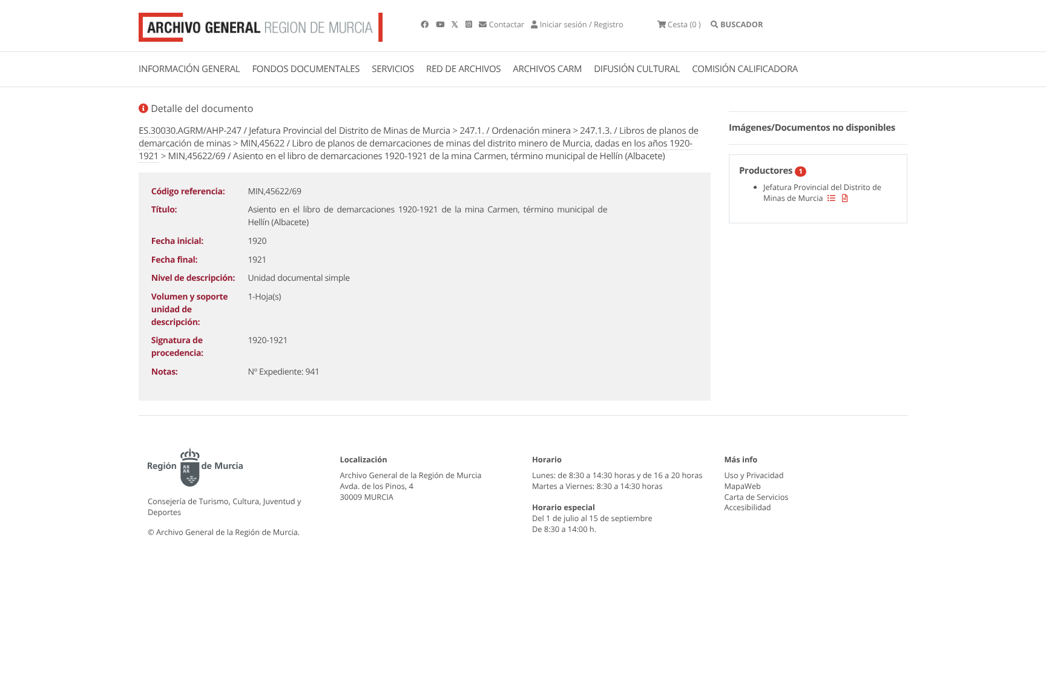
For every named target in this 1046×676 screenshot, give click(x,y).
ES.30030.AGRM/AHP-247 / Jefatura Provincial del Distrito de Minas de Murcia (294, 131)
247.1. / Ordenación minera (514, 131)
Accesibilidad (748, 507)
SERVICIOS (393, 69)
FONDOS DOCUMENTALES (306, 69)
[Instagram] (469, 24)
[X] (456, 24)
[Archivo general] (261, 24)
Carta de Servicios (757, 496)
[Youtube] (441, 24)
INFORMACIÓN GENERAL (189, 69)
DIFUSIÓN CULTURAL (637, 69)
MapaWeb (743, 486)
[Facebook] (425, 24)
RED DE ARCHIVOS (463, 69)
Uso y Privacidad (754, 475)
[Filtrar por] (831, 197)
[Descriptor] (845, 197)
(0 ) (684, 24)
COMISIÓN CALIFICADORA (745, 69)
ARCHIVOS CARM (547, 69)
